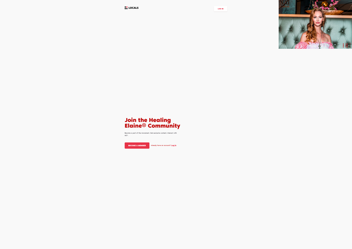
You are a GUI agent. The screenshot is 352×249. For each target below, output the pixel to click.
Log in (220, 9)
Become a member (137, 146)
